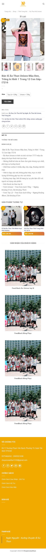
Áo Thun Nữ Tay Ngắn (21, 113)
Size (3, 94)
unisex (33, 119)
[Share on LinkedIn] (24, 126)
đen (13, 119)
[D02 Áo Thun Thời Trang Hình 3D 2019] (34, 216)
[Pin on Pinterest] (20, 126)
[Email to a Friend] (16, 126)
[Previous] (5, 39)
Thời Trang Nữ (22, 11)
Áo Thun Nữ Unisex (35, 11)
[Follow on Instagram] (8, 466)
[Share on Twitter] (12, 126)
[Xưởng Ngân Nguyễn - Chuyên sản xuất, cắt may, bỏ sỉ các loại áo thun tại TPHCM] (23, 4)
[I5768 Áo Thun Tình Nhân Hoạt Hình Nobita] (12, 216)
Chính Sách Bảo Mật (9, 487)
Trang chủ (7, 11)
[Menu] (3, 4)
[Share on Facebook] (8, 126)
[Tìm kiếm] (43, 4)
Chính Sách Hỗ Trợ (8, 483)
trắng (28, 119)
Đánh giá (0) (6, 144)
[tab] (23, 135)
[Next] (41, 39)
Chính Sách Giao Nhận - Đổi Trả (13, 479)
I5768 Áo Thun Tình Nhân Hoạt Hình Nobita (12, 229)
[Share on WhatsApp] (4, 126)
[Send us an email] (16, 466)
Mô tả (4, 135)
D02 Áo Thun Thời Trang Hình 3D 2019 (33, 229)
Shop (14, 11)
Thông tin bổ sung (9, 140)
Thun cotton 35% (20, 119)
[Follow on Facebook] (4, 466)
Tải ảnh (7, 102)
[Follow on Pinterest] (20, 466)
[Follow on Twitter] (12, 466)
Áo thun (11, 113)
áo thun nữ (8, 119)
